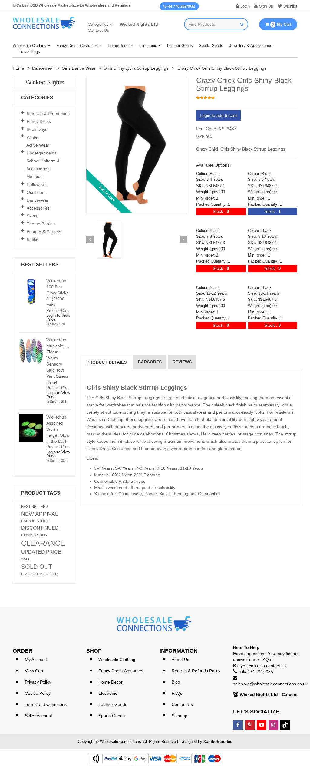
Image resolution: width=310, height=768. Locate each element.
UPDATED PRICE (41, 552)
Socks (32, 239)
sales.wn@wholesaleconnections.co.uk (270, 683)
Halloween (37, 184)
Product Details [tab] (107, 362)
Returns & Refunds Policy (196, 670)
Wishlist (290, 6)
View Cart (34, 670)
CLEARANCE (43, 543)
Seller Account (38, 715)
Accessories (38, 208)
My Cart (281, 24)
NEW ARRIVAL (39, 514)
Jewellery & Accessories (250, 45)
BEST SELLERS (34, 506)
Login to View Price (58, 317)
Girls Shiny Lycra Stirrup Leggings (136, 68)
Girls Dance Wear (79, 68)
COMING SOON (34, 535)
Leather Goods (180, 45)
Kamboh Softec (217, 741)
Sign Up (266, 6)
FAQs (177, 693)
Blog (176, 682)
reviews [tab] (182, 361)
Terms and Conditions (46, 704)
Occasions (37, 192)
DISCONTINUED (40, 528)
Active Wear (37, 145)
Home (18, 68)
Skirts (32, 216)
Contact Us (98, 30)
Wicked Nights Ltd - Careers (269, 694)
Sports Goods (211, 45)
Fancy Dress (39, 121)
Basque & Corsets (44, 231)
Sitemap (179, 715)
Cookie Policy (38, 693)
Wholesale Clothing (29, 45)
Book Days (37, 129)
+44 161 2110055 (256, 671)
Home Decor (119, 45)
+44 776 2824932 (180, 6)
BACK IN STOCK (35, 521)
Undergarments (42, 153)
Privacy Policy (38, 682)
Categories (98, 24)
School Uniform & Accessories (43, 164)
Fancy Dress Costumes (77, 45)
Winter (33, 137)
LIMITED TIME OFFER (39, 574)
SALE (26, 559)
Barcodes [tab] (150, 361)
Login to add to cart (218, 115)
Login (245, 6)
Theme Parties (41, 223)
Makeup (34, 176)
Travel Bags (29, 51)
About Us (180, 659)
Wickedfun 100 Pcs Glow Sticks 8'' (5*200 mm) (57, 292)
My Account (36, 659)
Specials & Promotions (48, 113)
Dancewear (43, 68)
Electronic (148, 45)
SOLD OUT (36, 567)
